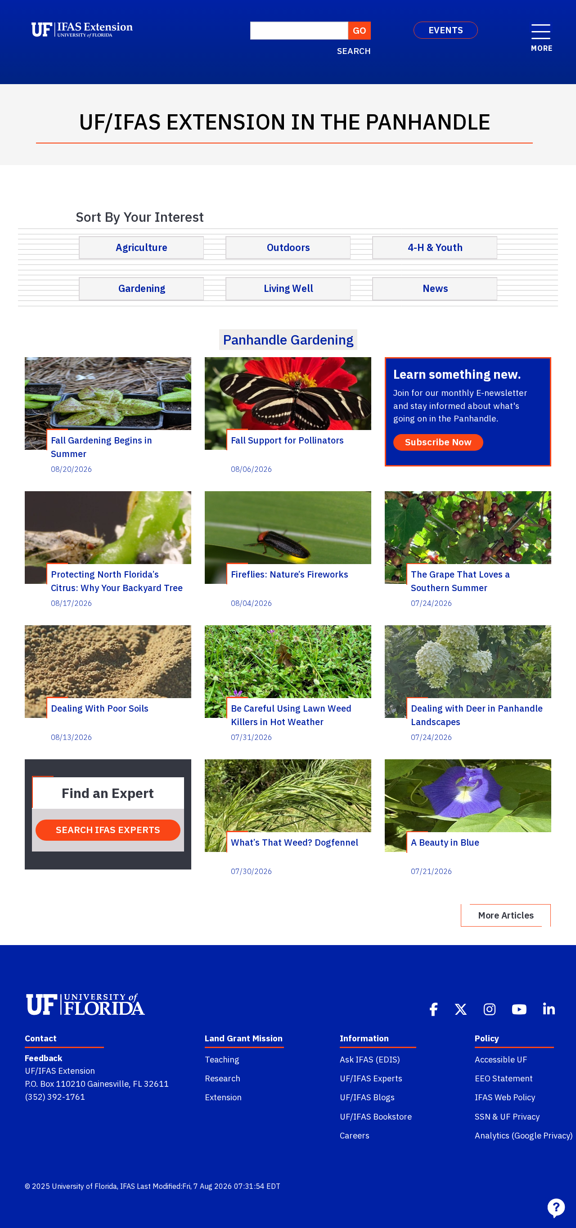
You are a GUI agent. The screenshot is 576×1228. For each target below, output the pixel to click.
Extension (223, 1097)
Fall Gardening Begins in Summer (101, 446)
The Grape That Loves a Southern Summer (460, 580)
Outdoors (288, 247)
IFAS (127, 1186)
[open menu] (541, 27)
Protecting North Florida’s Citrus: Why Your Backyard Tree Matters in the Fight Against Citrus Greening (117, 580)
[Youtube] (520, 1008)
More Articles (506, 915)
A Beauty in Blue (445, 842)
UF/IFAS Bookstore (376, 1116)
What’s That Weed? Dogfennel (294, 842)
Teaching (222, 1059)
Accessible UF (501, 1059)
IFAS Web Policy (505, 1097)
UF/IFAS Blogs (367, 1097)
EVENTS (445, 30)
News (435, 288)
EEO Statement (504, 1078)
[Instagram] (490, 1008)
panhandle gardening (288, 339)
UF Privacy (520, 1116)
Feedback (43, 1058)
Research (222, 1078)
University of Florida (84, 1186)
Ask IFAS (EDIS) (370, 1059)
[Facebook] (434, 1008)
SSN (482, 1116)
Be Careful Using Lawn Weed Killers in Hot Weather (291, 714)
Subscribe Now (438, 442)
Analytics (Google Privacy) (524, 1135)
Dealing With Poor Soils (99, 708)
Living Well (288, 288)
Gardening (141, 288)
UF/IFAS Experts (371, 1078)
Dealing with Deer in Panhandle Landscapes (477, 714)
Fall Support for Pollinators (287, 440)
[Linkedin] (550, 1008)
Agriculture (141, 247)
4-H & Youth (435, 247)
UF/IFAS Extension (60, 1070)
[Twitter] (461, 1008)
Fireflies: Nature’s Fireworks (289, 574)
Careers (354, 1135)
